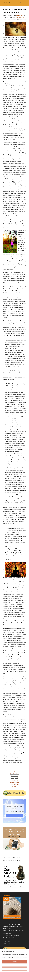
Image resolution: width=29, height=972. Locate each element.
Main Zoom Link (14, 774)
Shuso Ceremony (7, 857)
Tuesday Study (14, 778)
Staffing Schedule (14, 784)
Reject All (14, 969)
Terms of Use (6, 943)
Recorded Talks (14, 780)
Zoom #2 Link (14, 776)
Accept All (14, 961)
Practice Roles (14, 786)
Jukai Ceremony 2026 (8, 860)
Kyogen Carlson (19, 15)
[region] (14, 960)
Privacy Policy (6, 941)
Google (21, 926)
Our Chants (14, 772)
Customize (14, 965)
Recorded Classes (14, 782)
